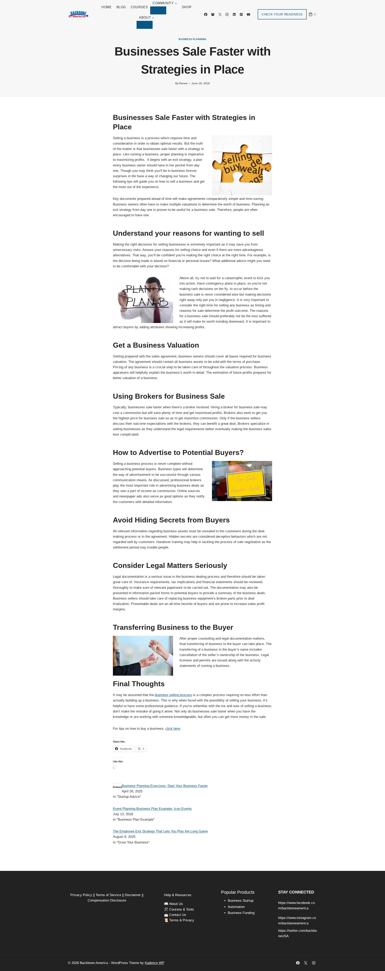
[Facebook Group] (213, 14)
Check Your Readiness (282, 14)
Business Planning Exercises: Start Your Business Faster (165, 786)
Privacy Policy (81, 895)
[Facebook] (206, 14)
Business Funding (241, 913)
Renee (183, 83)
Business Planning (192, 39)
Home (106, 7)
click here (172, 729)
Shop (187, 7)
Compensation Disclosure (107, 900)
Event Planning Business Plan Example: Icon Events (152, 809)
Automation (236, 907)
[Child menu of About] (145, 25)
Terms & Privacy (181, 920)
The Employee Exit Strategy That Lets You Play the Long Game (160, 831)
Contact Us (177, 915)
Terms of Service (108, 895)
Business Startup (240, 901)
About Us (176, 904)
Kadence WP (154, 963)
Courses (139, 7)
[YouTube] (248, 14)
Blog (121, 7)
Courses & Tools (181, 909)
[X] (220, 14)
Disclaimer (133, 895)
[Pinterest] (241, 14)
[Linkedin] (234, 14)
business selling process (173, 695)
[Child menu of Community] (158, 10)
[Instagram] (227, 14)
